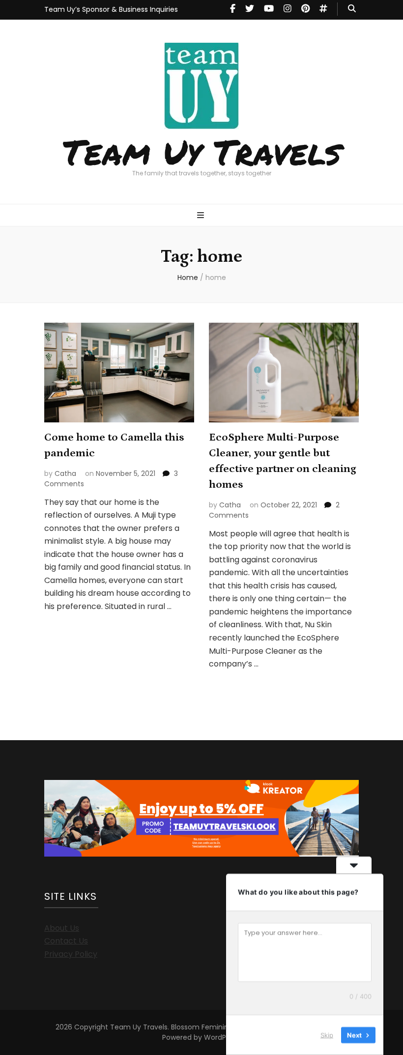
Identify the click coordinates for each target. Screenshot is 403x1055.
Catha (65, 473)
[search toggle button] (352, 9)
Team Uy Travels (202, 151)
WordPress (222, 1037)
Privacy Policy (70, 954)
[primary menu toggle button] (201, 215)
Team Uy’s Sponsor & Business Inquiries (111, 9)
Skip (326, 1035)
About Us (61, 928)
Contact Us (66, 940)
